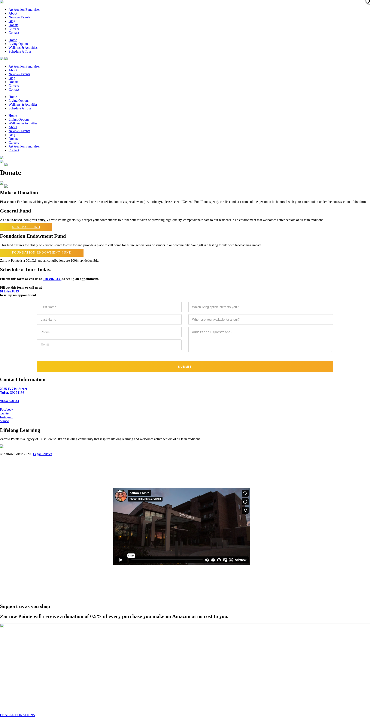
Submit (185, 366)
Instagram (6, 417)
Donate (13, 25)
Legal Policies (42, 454)
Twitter (5, 413)
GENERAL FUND (26, 227)
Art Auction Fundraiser (24, 9)
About (13, 13)
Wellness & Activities (23, 47)
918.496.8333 (52, 279)
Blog (12, 21)
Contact (14, 32)
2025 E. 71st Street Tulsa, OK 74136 (13, 390)
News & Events (19, 17)
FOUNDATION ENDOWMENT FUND (42, 252)
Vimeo (4, 421)
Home (13, 40)
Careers (14, 29)
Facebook (6, 409)
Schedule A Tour (20, 51)
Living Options (19, 44)
